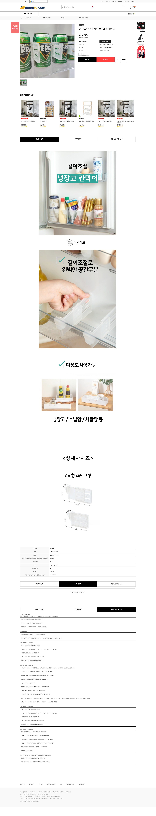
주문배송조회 (126, 1)
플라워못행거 (43, 121)
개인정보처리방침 (51, 784)
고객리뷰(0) (78, 139)
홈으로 (24, 1)
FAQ (61, 784)
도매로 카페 (81, 784)
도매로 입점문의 (70, 784)
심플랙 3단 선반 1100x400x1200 (67, 121)
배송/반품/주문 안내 (116, 584)
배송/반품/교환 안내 (116, 139)
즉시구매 (105, 59)
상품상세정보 (39, 139)
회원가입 (108, 1)
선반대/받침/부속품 (83, 18)
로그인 (102, 1)
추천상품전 (131, 14)
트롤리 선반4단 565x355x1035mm (86, 121)
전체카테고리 (30, 13)
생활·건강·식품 (27, 18)
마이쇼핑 (120, 1)
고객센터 (132, 1)
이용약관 (40, 784)
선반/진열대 (63, 18)
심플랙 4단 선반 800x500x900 (28, 121)
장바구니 (114, 1)
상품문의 (123, 59)
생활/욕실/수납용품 (47, 18)
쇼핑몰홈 (22, 784)
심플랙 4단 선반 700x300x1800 (105, 121)
